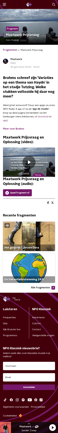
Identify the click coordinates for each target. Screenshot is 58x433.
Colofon (36, 323)
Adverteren (38, 317)
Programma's (10, 335)
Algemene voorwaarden (16, 407)
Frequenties (9, 317)
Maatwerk (16, 59)
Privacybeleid (38, 407)
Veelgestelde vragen (43, 335)
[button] (52, 427)
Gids (5, 323)
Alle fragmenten (40, 287)
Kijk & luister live (11, 329)
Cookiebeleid (10, 415)
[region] (29, 162)
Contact (36, 329)
